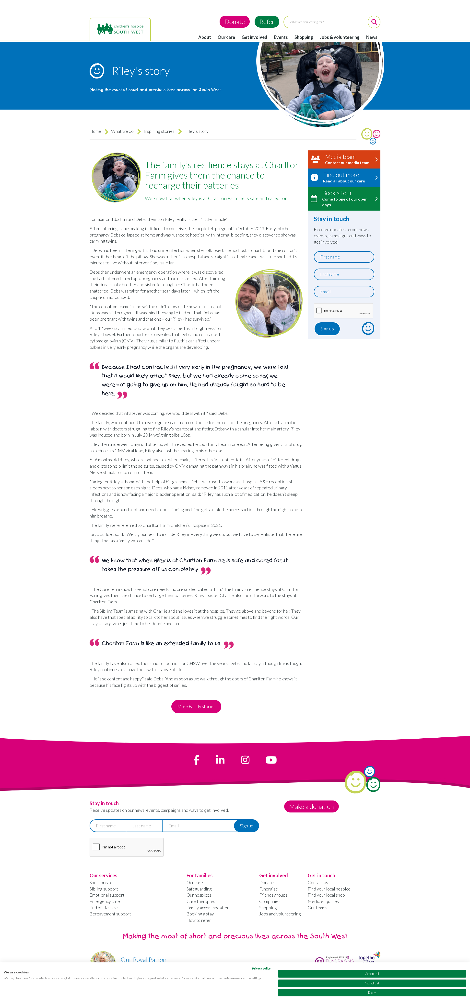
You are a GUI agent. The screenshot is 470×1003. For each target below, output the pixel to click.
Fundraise (268, 888)
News (371, 37)
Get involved (254, 37)
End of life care (104, 907)
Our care (226, 37)
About (204, 37)
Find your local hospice (329, 888)
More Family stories (196, 706)
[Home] (120, 29)
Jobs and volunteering (280, 913)
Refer (266, 21)
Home (95, 131)
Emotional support (107, 895)
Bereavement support (110, 913)
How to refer (199, 920)
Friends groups (273, 895)
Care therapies (201, 901)
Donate (234, 21)
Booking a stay (200, 913)
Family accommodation (208, 907)
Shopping (303, 37)
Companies (270, 901)
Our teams (317, 907)
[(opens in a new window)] (196, 760)
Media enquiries (323, 901)
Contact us (318, 882)
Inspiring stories (159, 131)
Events (281, 37)
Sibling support (104, 888)
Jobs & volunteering (340, 37)
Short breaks (101, 882)
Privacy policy (261, 968)
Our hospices (199, 895)
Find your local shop (326, 895)
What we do (122, 131)
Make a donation (311, 806)
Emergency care (105, 901)
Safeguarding (199, 888)
